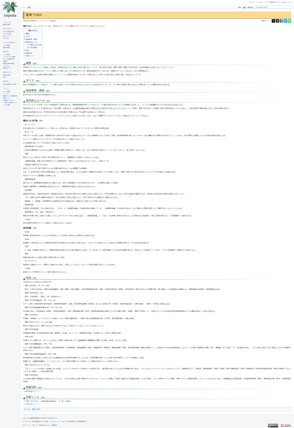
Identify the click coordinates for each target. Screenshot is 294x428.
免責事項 (54, 425)
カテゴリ (27, 409)
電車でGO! (36, 409)
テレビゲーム (99, 26)
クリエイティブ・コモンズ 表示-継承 (61, 421)
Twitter (67, 401)
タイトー (63, 26)
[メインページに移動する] (10, 9)
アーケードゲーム (84, 26)
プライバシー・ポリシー (30, 425)
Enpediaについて (44, 425)
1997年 (55, 26)
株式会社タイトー (33, 391)
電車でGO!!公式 (32, 401)
